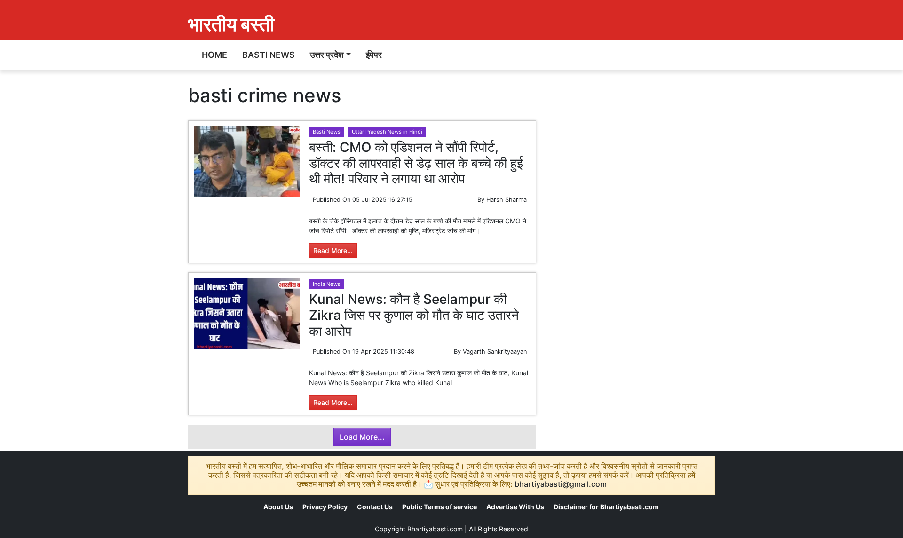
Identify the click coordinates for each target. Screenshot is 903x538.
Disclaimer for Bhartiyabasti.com (606, 507)
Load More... (362, 437)
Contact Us (375, 507)
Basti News (268, 55)
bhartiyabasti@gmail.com (561, 484)
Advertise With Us (515, 507)
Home (214, 55)
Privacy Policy (325, 507)
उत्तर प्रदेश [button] (327, 55)
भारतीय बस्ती (231, 24)
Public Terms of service (439, 507)
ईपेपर (374, 55)
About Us (278, 507)
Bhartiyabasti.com (435, 529)
